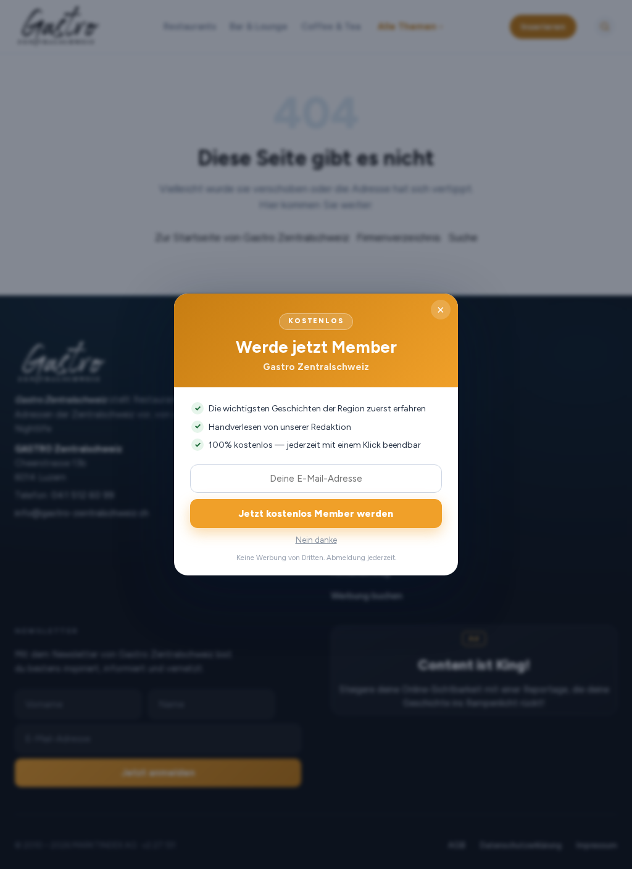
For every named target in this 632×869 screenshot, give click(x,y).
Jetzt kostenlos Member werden (316, 513)
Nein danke (316, 540)
